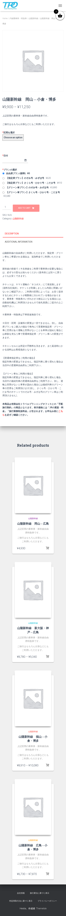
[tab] (33, 233)
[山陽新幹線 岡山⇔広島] (33, 485)
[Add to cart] (47, 548)
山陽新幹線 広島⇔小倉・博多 (33, 847)
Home (4, 18)
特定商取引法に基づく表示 (20, 901)
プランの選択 (9, 169)
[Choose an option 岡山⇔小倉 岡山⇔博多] (13, 137)
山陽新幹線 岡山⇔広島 (33, 523)
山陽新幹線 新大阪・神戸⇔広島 (33, 630)
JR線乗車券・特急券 (18, 18)
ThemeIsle (41, 908)
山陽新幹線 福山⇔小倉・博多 (33, 738)
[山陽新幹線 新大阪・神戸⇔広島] (33, 590)
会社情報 (21, 893)
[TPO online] (11, 6)
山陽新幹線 (33, 18)
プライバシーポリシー (47, 901)
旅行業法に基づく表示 (39, 893)
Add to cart (24, 208)
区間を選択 (8, 132)
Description (12, 233)
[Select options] (47, 656)
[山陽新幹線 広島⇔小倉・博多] (33, 807)
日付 (5, 155)
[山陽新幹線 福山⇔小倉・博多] (33, 698)
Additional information (18, 241)
